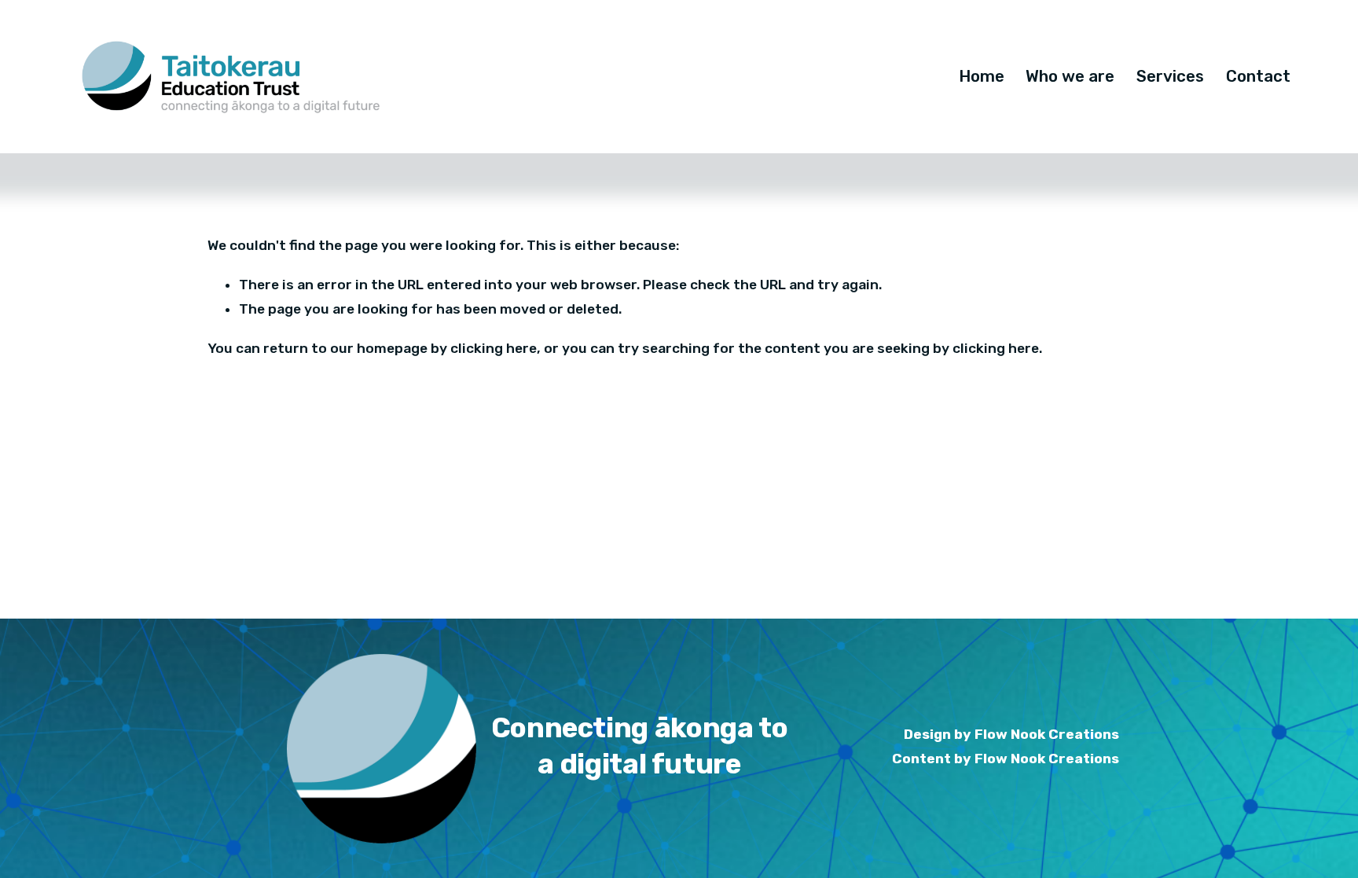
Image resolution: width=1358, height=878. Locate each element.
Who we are (1070, 76)
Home (981, 76)
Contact (1258, 76)
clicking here (493, 348)
